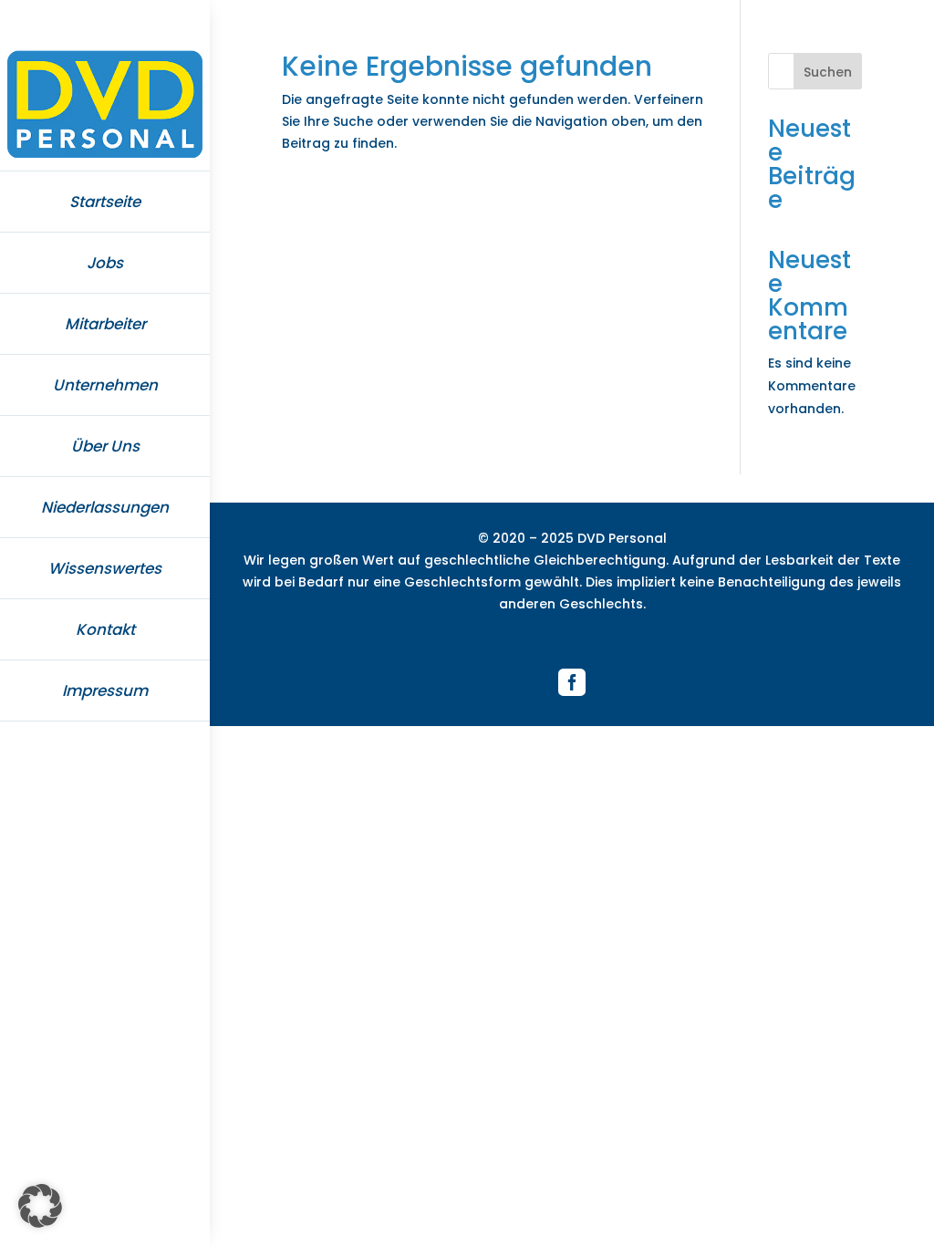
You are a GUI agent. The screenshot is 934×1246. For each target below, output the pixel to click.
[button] (40, 1206)
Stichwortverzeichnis (572, 638)
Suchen (828, 72)
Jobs (105, 263)
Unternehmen (105, 385)
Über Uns (105, 446)
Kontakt (105, 629)
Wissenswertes (104, 568)
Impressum (105, 690)
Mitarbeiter (105, 324)
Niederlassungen (105, 507)
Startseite (104, 202)
